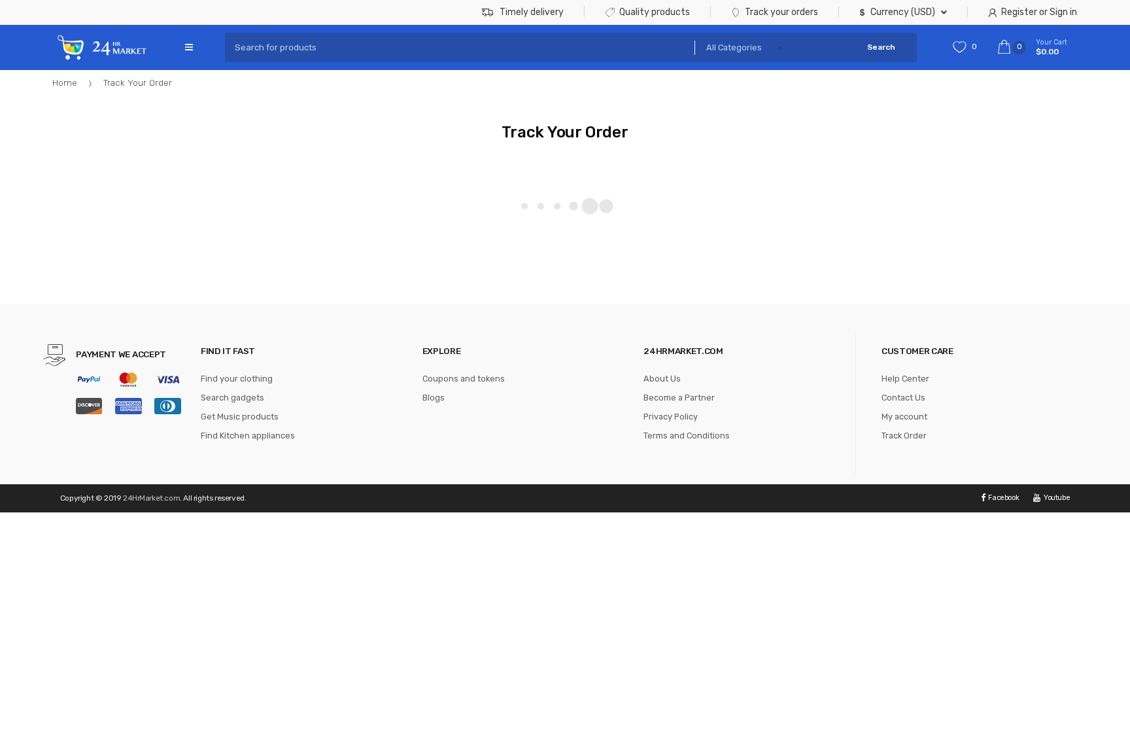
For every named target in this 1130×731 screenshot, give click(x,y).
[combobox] (455, 47)
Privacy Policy (670, 416)
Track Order (904, 435)
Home (64, 82)
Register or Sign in (1039, 12)
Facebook (1003, 497)
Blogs (433, 397)
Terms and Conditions (686, 435)
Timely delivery (532, 12)
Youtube (1057, 497)
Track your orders (781, 12)
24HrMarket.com (151, 498)
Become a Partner (679, 397)
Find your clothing (237, 378)
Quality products (654, 12)
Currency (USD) (902, 12)
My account (904, 416)
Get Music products (240, 416)
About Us (662, 378)
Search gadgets (232, 397)
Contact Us (903, 397)
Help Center (905, 378)
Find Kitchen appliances (248, 435)
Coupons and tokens (463, 378)
